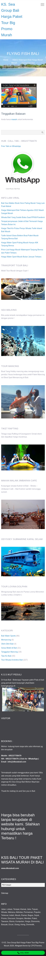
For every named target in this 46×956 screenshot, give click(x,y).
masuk (14, 119)
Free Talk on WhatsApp (11, 146)
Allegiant (18, 946)
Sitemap (4, 893)
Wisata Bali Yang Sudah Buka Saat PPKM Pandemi (23, 217)
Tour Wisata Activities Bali (12, 660)
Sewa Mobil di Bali (9, 648)
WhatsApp (33, 759)
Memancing (6, 640)
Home (5, 60)
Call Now (24, 953)
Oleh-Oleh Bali (7, 644)
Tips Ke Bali (6, 656)
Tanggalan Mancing (9, 652)
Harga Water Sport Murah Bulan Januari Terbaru (21, 257)
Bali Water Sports (8, 636)
